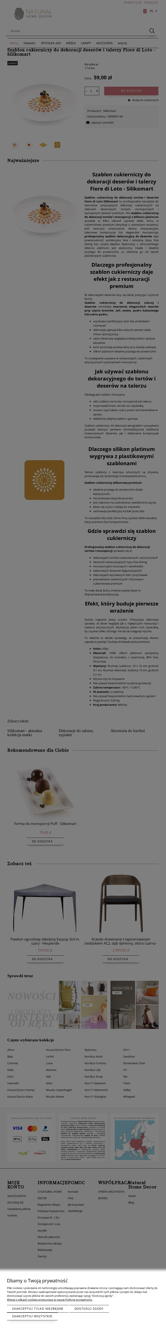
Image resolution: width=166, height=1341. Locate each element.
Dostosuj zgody (89, 1308)
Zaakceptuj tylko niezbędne (38, 1308)
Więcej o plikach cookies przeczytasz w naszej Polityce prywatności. (50, 1300)
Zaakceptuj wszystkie (32, 1316)
